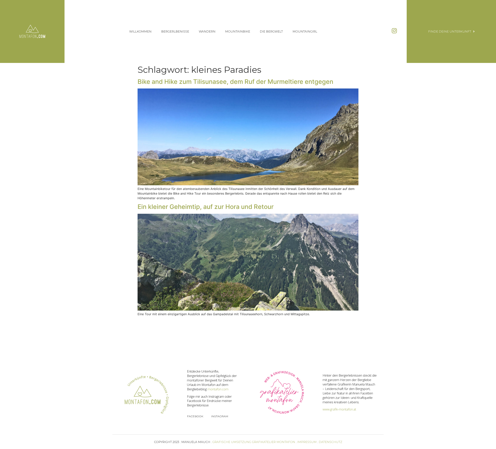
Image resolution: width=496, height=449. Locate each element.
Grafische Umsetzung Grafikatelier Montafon (253, 442)
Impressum (307, 442)
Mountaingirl (305, 31)
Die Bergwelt (271, 31)
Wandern (207, 31)
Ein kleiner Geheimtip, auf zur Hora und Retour (206, 206)
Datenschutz (330, 442)
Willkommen (140, 31)
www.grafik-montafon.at (339, 409)
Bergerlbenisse (175, 31)
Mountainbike (237, 31)
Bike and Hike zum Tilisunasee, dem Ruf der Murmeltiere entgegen (235, 81)
